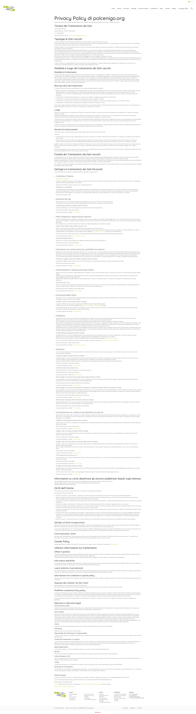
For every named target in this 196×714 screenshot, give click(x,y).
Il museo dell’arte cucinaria (90, 699)
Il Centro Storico (73, 696)
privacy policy (85, 305)
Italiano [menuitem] (99, 712)
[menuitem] (98, 712)
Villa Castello (87, 698)
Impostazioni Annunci (112, 338)
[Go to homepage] (9, 8)
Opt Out (83, 236)
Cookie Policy (114, 544)
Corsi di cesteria (102, 698)
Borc (70, 695)
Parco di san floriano (89, 694)
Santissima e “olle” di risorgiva (89, 696)
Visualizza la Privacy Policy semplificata (64, 686)
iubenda (56, 684)
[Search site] (192, 9)
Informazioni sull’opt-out (99, 231)
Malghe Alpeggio (73, 694)
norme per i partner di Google (110, 340)
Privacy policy (90, 708)
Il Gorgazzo (71, 698)
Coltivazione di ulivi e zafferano (103, 696)
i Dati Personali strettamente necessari (91, 684)
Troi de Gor (116, 700)
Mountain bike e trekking (104, 702)
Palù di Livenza (72, 699)
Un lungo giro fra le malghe (120, 694)
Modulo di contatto (62, 179)
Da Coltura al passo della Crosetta (119, 699)
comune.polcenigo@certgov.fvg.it (78, 35)
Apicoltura (101, 694)
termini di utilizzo (96, 305)
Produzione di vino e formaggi (103, 700)
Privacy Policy (77, 212)
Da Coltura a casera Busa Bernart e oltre (120, 696)
